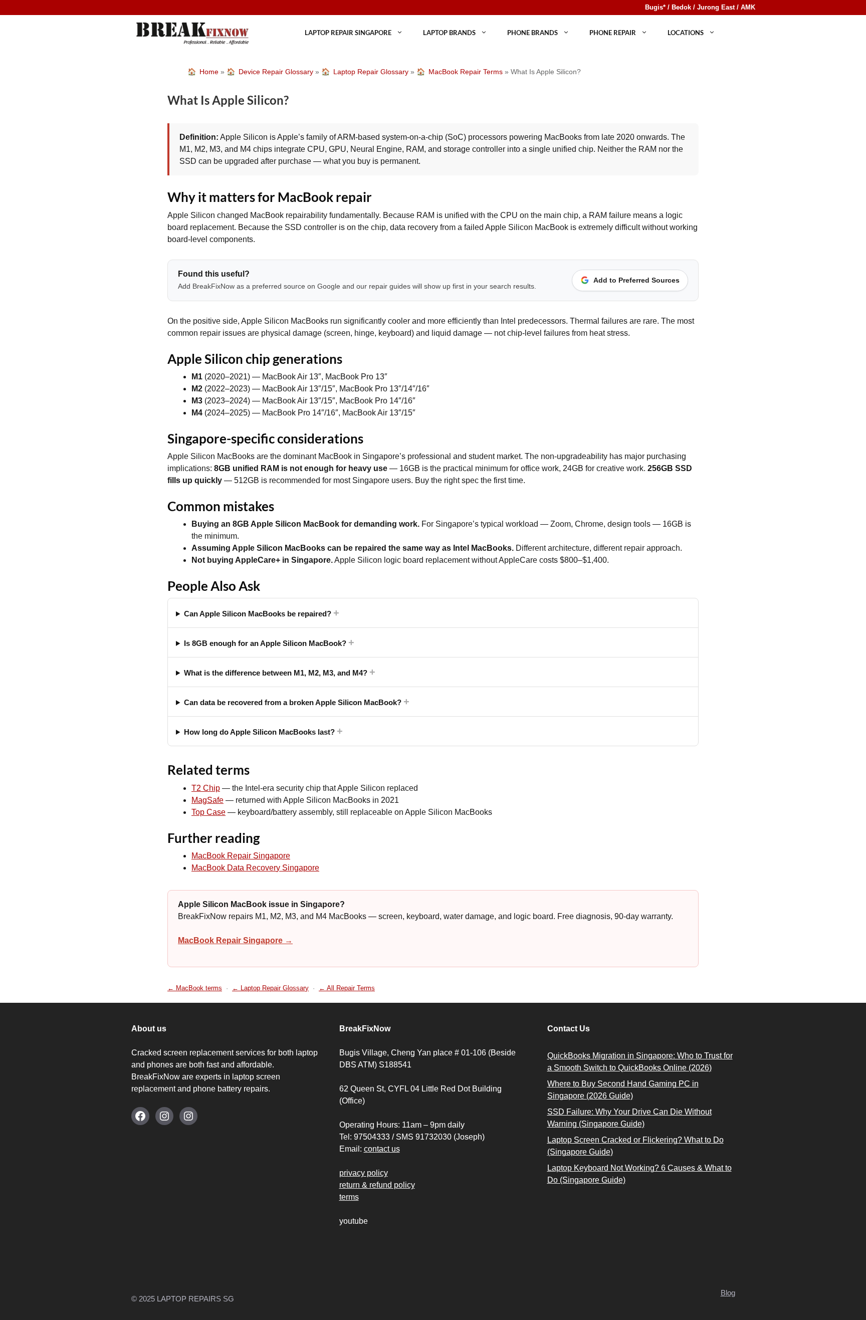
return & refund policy (377, 1185)
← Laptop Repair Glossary (270, 988)
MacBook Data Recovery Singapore (255, 867)
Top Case (208, 812)
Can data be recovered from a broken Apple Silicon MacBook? (296, 701)
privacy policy (363, 1173)
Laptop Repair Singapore (348, 33)
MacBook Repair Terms (465, 72)
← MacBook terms (194, 988)
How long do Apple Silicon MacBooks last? (263, 731)
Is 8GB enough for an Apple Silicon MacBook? (269, 642)
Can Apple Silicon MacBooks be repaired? (261, 612)
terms (349, 1197)
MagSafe (207, 800)
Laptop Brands (449, 33)
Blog (728, 1292)
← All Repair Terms (347, 988)
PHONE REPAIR (612, 33)
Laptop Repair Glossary (370, 72)
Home (209, 72)
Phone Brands (532, 33)
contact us (382, 1149)
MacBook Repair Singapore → (235, 940)
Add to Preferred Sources (636, 280)
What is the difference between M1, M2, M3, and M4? (279, 672)
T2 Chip (205, 788)
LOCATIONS (686, 33)
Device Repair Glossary (276, 72)
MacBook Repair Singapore (240, 855)
